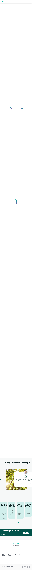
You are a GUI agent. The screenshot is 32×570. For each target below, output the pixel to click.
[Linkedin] (22, 567)
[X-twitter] (25, 567)
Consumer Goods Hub (21, 552)
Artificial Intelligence (3, 555)
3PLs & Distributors (9, 555)
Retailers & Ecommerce (9, 552)
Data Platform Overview (4, 552)
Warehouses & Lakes (15, 552)
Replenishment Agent (4, 557)
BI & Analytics (15, 554)
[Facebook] (27, 567)
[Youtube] (29, 567)
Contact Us (26, 553)
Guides (20, 554)
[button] (0, 479)
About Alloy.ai (27, 551)
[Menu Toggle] (31, 1)
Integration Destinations (15, 558)
